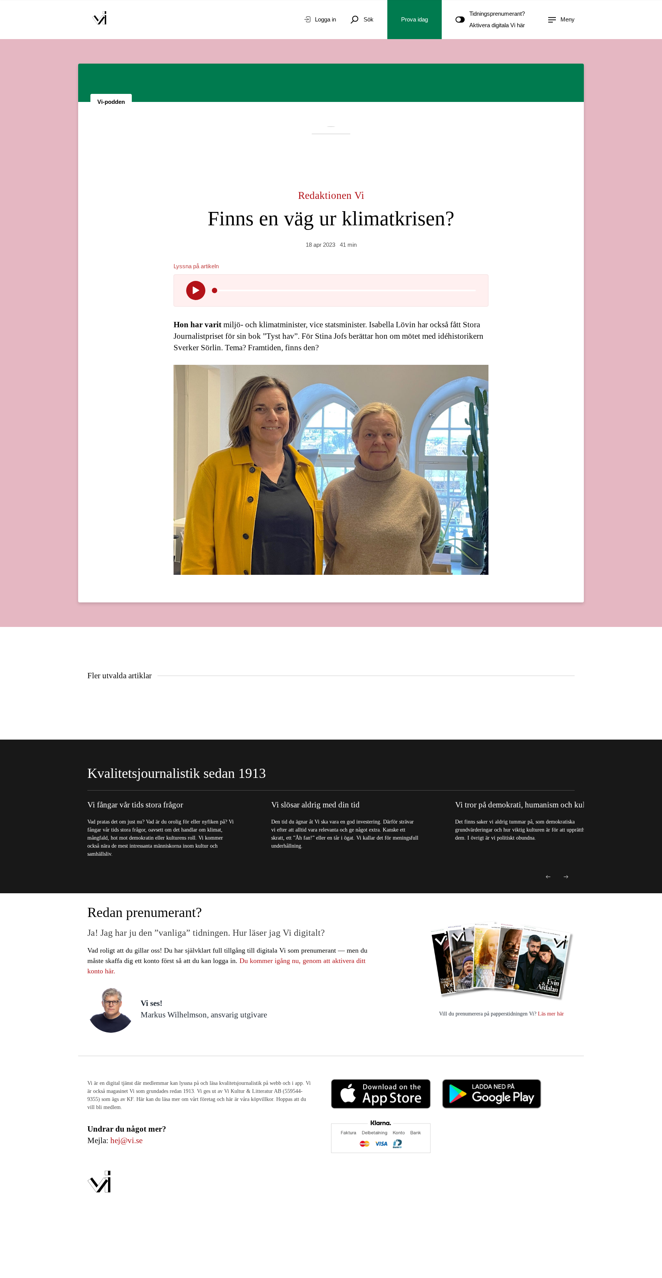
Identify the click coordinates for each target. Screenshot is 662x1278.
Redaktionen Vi (331, 195)
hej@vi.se (126, 1140)
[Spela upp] (195, 290)
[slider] (214, 290)
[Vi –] (99, 19)
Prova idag (414, 19)
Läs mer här (550, 1014)
